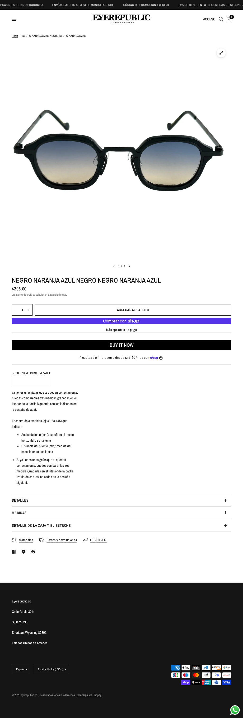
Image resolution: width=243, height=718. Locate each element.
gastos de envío (24, 295)
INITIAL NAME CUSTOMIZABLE (31, 373)
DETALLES (20, 500)
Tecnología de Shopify (88, 695)
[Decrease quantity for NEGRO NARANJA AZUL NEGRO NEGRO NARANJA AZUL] (15, 309)
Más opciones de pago (121, 330)
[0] (228, 19)
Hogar (15, 36)
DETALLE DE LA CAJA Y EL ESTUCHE (41, 525)
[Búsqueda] (221, 19)
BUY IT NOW (121, 345)
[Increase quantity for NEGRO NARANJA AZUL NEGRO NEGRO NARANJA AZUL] (28, 309)
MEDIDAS (19, 512)
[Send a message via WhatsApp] (235, 710)
